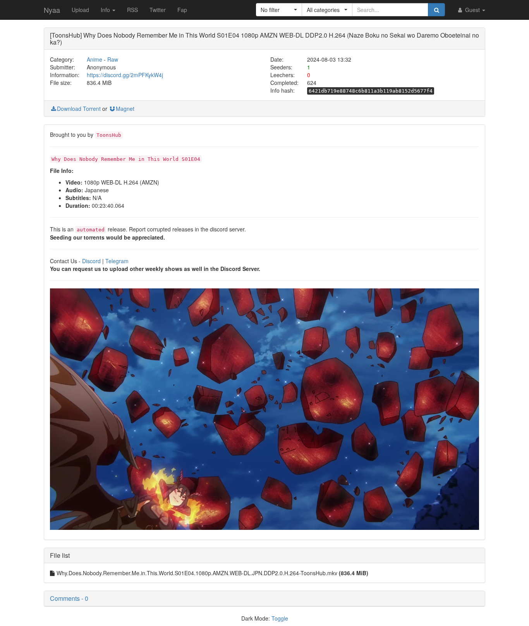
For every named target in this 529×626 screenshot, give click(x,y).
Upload (80, 10)
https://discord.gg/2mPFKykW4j (125, 75)
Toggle (279, 618)
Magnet (125, 108)
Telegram (117, 261)
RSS (132, 10)
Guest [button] (472, 10)
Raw (112, 59)
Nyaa (52, 10)
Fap (182, 10)
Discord (91, 261)
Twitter (157, 10)
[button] (279, 9)
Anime (94, 59)
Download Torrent (79, 108)
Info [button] (106, 10)
